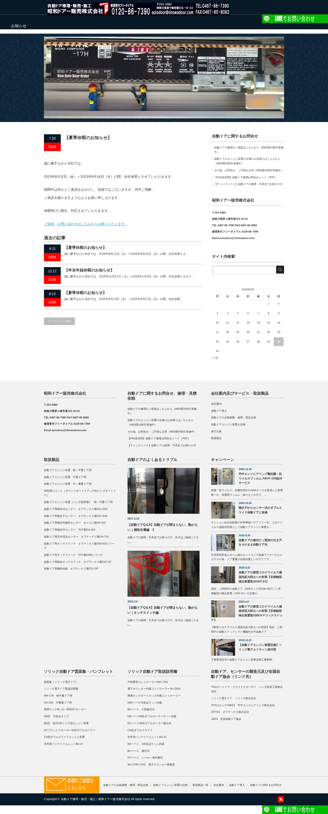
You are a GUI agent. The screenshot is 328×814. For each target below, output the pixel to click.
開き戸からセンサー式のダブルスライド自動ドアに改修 (260, 510)
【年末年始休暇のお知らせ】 (89, 270)
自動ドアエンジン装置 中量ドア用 (65, 477)
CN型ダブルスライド (140, 730)
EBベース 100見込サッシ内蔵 (146, 743)
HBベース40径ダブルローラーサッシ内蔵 (152, 716)
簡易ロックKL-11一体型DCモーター (65, 709)
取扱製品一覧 (200, 784)
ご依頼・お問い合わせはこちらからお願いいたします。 (86, 224)
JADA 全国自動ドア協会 (226, 718)
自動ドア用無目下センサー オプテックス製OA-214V (76, 515)
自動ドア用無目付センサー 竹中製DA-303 (69, 529)
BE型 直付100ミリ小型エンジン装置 (66, 723)
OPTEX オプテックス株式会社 (230, 711)
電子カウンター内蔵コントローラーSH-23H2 (154, 688)
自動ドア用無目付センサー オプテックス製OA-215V (76, 509)
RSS (281, 799)
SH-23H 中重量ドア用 (58, 702)
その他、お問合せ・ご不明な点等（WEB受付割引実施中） (248, 170)
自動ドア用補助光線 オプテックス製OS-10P (71, 568)
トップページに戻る (59, 321)
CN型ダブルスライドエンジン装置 (64, 736)
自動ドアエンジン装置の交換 (228, 424)
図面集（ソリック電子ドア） (61, 681)
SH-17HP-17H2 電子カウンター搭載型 (151, 764)
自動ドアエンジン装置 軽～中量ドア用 (69, 470)
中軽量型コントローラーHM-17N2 (148, 681)
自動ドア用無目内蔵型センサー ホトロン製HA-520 (75, 522)
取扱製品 (216, 438)
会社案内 (216, 403)
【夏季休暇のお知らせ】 (85, 247)
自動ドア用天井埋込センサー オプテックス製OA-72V (76, 536)
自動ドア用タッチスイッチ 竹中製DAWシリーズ (73, 554)
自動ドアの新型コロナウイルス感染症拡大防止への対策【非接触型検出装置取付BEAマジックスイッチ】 (246, 613)
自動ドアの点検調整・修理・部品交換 (233, 417)
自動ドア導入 (219, 410)
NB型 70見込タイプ (56, 716)
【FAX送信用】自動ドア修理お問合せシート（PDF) (244, 177)
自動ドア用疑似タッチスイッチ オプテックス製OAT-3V (77, 561)
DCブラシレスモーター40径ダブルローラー (70, 730)
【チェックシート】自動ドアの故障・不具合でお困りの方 (248, 184)
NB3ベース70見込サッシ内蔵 (145, 702)
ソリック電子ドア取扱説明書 (61, 688)
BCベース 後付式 (139, 750)
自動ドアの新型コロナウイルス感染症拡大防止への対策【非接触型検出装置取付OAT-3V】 (260, 577)
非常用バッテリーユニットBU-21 (63, 743)
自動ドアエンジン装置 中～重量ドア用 (67, 483)
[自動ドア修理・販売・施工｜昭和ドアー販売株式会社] (138, 13)
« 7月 (215, 357)
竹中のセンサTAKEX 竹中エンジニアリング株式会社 (243, 705)
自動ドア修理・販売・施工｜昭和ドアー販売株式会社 (95, 799)
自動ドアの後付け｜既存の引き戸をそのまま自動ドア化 (260, 542)
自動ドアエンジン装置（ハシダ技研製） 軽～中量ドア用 (78, 502)
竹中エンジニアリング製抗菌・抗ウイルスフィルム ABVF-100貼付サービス (260, 478)
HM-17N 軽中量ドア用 (58, 695)
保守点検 (216, 431)
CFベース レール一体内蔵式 (145, 757)
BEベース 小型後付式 (141, 709)
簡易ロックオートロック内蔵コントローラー (154, 695)
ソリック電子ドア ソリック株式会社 (233, 698)
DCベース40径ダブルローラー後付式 (149, 723)
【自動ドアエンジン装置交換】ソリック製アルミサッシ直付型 (260, 647)
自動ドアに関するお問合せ (266, 784)
